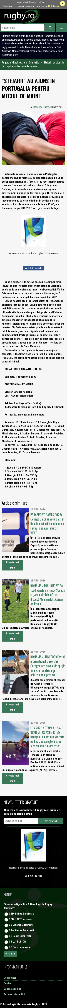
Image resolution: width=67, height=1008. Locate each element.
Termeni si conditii (14, 994)
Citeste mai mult (12, 565)
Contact (8, 983)
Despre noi (10, 977)
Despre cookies (12, 988)
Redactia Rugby (41, 107)
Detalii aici (53, 6)
